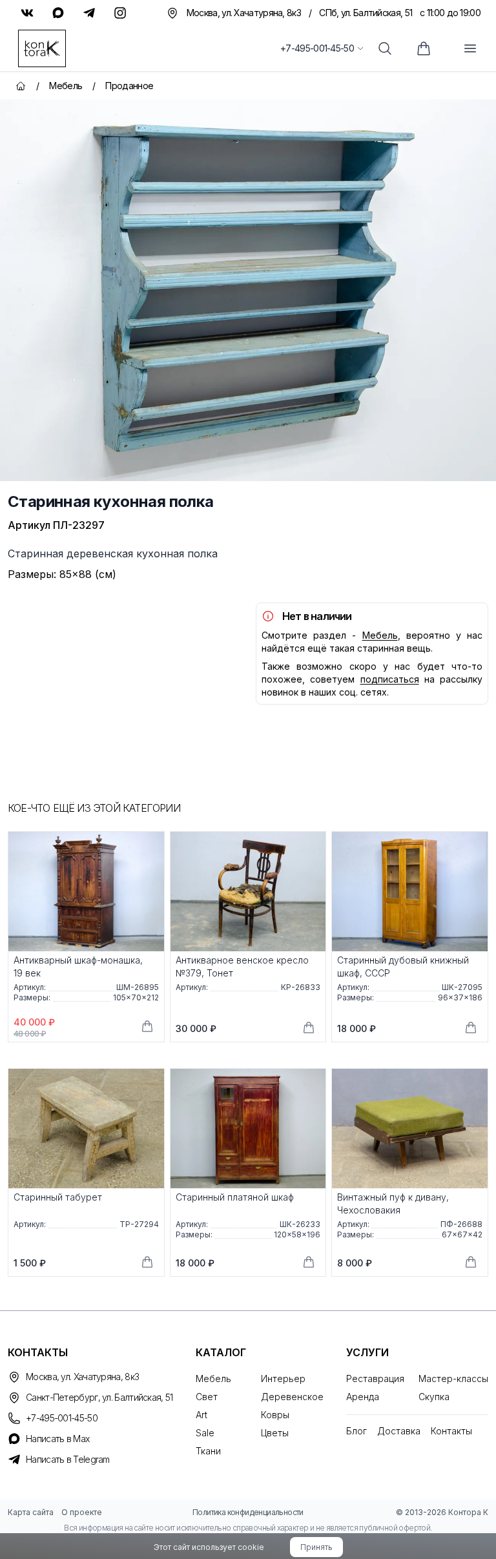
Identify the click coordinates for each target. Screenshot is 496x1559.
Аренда (362, 1396)
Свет (207, 1396)
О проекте (81, 1512)
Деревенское (292, 1396)
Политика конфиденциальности (248, 1512)
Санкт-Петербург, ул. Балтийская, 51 (99, 1397)
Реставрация (375, 1378)
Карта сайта (31, 1512)
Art (201, 1414)
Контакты (451, 1430)
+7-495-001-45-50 (317, 48)
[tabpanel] (248, 290)
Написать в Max (57, 1438)
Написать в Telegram (68, 1459)
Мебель (380, 635)
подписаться (389, 679)
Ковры (275, 1414)
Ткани (208, 1450)
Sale (205, 1432)
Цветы (275, 1432)
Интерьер (283, 1378)
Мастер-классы (453, 1378)
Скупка (434, 1396)
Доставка (398, 1430)
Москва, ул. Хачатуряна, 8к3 (82, 1376)
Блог (356, 1430)
